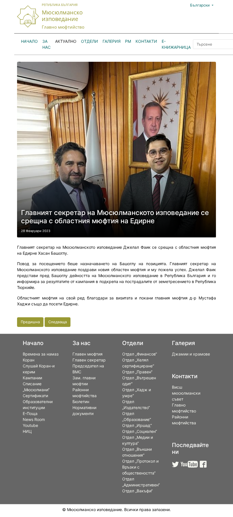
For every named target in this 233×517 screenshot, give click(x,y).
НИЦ (27, 431)
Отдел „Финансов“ (139, 354)
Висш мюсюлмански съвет (186, 393)
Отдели (89, 41)
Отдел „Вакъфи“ (137, 490)
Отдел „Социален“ (139, 431)
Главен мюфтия (87, 354)
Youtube (30, 425)
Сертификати (35, 395)
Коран (28, 360)
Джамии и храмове (191, 354)
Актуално (65, 41)
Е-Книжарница (176, 44)
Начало (29, 41)
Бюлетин (80, 401)
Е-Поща (30, 413)
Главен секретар (89, 360)
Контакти (146, 41)
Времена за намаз (41, 354)
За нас (46, 44)
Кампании (32, 377)
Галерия (111, 41)
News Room (34, 419)
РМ (128, 41)
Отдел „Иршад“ (137, 425)
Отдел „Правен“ (137, 371)
